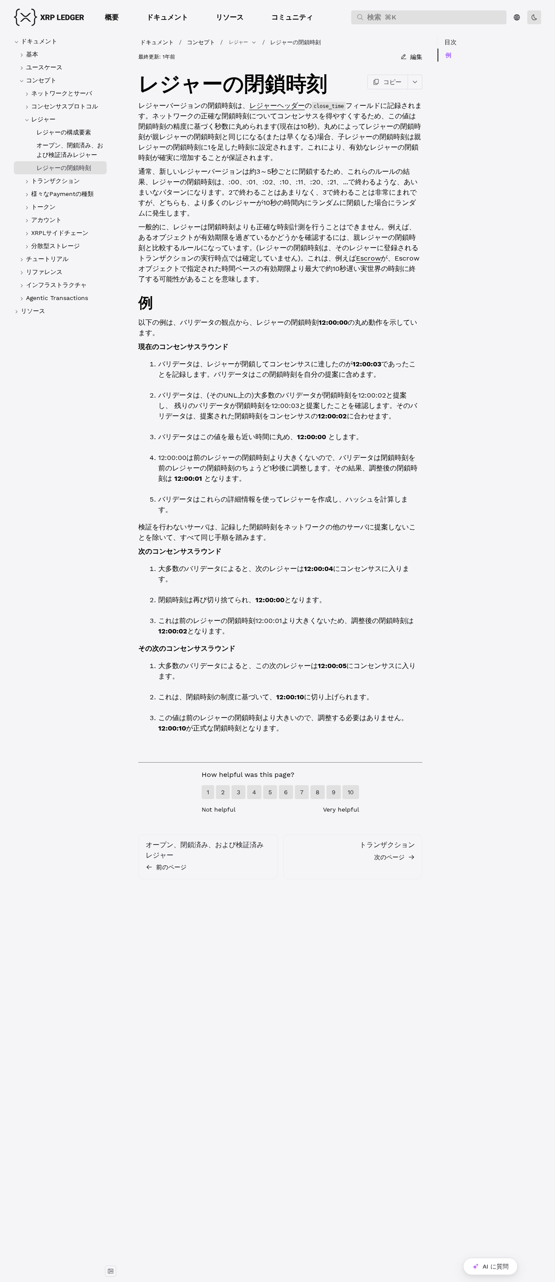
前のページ (171, 867)
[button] (112, 17)
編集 (416, 56)
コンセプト (201, 42)
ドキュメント (157, 42)
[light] (534, 17)
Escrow (368, 258)
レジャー (238, 42)
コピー (392, 81)
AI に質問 (496, 1266)
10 (351, 792)
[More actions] (415, 82)
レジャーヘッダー (277, 105)
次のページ (389, 857)
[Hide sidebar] (110, 1271)
